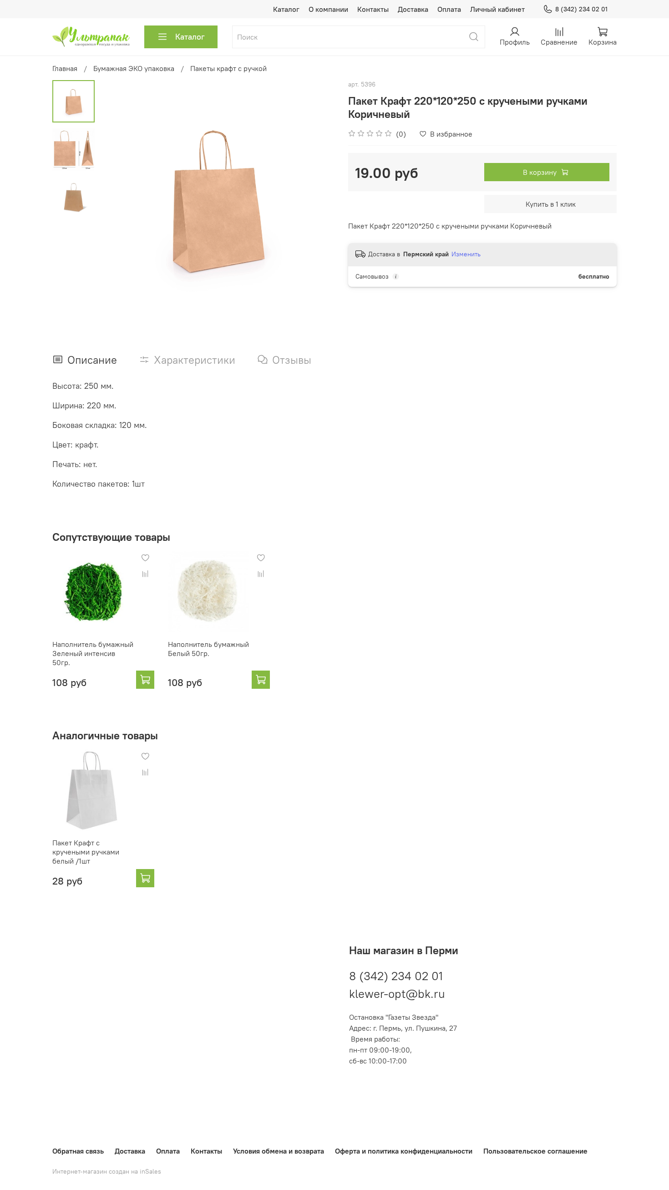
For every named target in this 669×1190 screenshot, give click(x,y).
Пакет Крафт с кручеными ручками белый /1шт (85, 851)
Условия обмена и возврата (278, 1150)
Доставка (413, 9)
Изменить (466, 254)
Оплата (449, 9)
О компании (328, 9)
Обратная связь (78, 1150)
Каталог (286, 9)
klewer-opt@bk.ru (397, 993)
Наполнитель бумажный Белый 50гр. (208, 649)
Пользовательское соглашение (535, 1150)
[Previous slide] (117, 198)
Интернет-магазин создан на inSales (106, 1171)
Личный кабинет (497, 9)
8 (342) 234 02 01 (581, 9)
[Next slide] (316, 198)
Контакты (373, 9)
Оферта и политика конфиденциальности (403, 1150)
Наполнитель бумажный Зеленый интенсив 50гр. (92, 653)
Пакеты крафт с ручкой (228, 68)
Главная (64, 68)
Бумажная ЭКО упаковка (133, 68)
